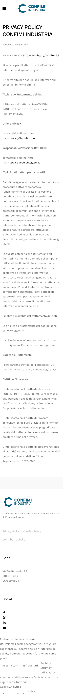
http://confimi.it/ (48, 55)
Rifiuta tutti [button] (30, 665)
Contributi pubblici (14, 539)
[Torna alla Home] (31, 8)
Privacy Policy (11, 531)
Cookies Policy (32, 531)
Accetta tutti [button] (10, 665)
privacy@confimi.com (23, 138)
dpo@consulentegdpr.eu (25, 162)
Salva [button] (31, 691)
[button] (4, 8)
